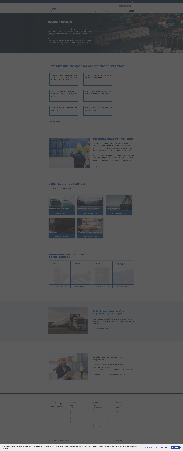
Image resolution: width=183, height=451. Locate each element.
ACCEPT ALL (175, 447)
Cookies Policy (88, 446)
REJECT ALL (164, 447)
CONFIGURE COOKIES (151, 447)
